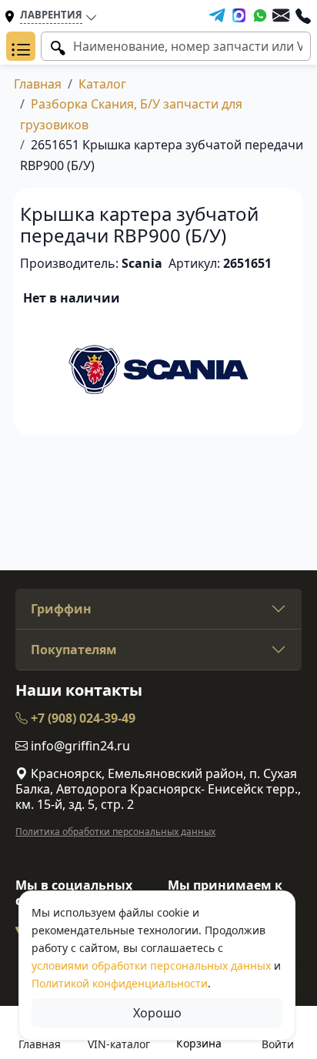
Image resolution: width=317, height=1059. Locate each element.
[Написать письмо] (280, 15)
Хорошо (157, 1012)
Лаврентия (51, 15)
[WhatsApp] (260, 15)
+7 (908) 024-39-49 (81, 718)
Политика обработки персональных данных (115, 831)
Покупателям (74, 649)
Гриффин (61, 608)
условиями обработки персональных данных (151, 965)
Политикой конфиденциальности (120, 983)
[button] (20, 46)
